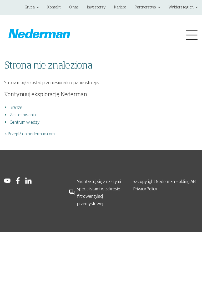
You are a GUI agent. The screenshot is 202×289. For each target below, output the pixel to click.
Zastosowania (23, 114)
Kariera (120, 7)
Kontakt (54, 7)
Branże (16, 107)
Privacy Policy (145, 188)
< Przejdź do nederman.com (29, 133)
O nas (74, 7)
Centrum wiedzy (24, 122)
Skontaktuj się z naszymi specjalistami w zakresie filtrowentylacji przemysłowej (99, 192)
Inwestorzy (96, 7)
